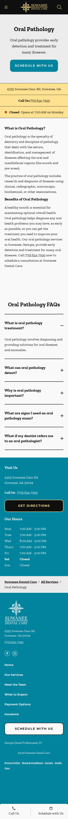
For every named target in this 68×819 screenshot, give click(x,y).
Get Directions (34, 506)
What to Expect (16, 694)
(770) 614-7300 (39, 101)
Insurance (12, 714)
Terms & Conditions (32, 762)
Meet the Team (15, 684)
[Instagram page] (14, 653)
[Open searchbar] (59, 7)
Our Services (14, 675)
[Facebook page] (7, 653)
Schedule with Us (34, 65)
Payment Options (18, 704)
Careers (49, 762)
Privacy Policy (12, 762)
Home (9, 665)
